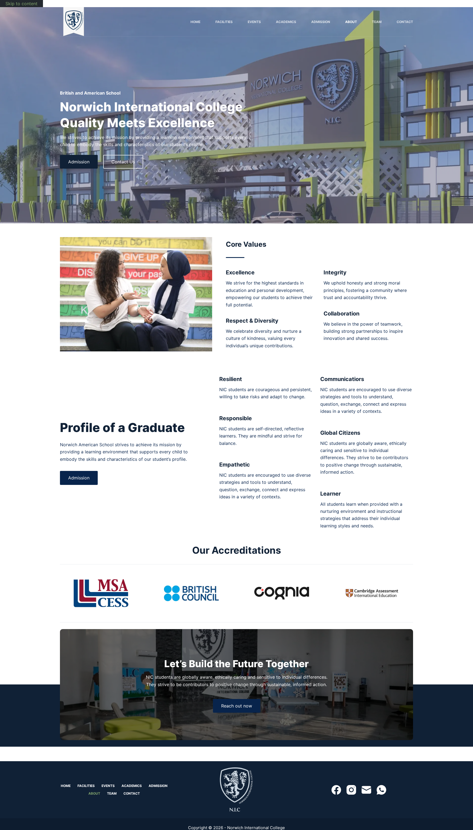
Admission (320, 22)
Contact (405, 22)
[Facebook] (336, 790)
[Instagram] (351, 790)
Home (195, 22)
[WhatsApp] (381, 790)
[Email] (366, 790)
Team (377, 22)
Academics (286, 22)
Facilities (224, 22)
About (351, 22)
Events (254, 22)
